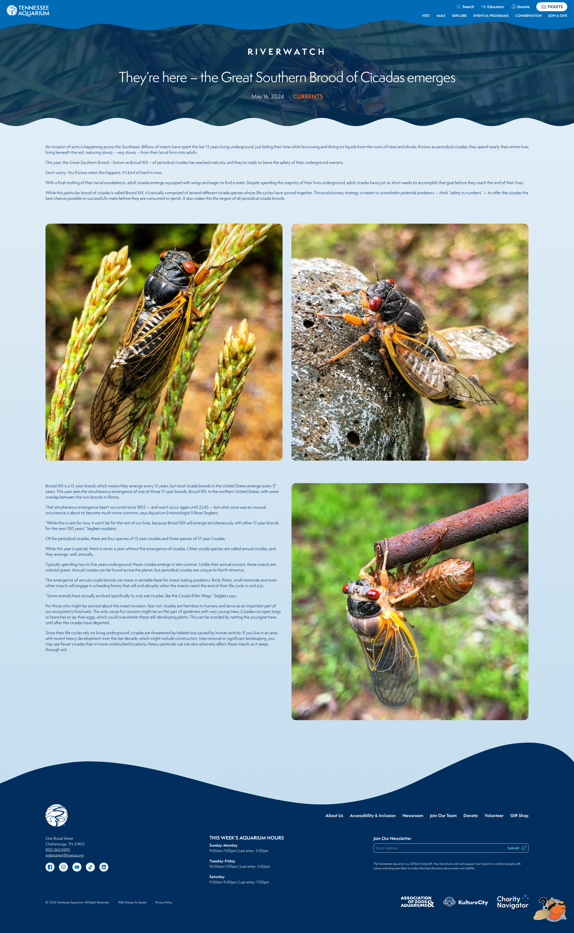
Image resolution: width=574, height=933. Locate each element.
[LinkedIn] (103, 867)
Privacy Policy (163, 902)
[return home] (28, 8)
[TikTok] (90, 867)
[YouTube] (76, 867)
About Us (334, 815)
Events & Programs (491, 15)
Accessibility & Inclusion (373, 815)
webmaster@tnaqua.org (65, 855)
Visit (426, 15)
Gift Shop (519, 815)
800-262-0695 (58, 849)
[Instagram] (63, 867)
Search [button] (468, 6)
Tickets (555, 6)
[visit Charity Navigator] (512, 902)
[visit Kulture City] (465, 902)
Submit (513, 847)
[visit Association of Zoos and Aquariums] (417, 902)
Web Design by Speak (132, 902)
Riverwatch (287, 51)
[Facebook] (50, 867)
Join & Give (557, 15)
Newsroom (412, 815)
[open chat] (550, 909)
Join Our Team (443, 815)
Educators (495, 6)
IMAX (441, 15)
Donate (523, 6)
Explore (459, 15)
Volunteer (494, 815)
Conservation (528, 15)
